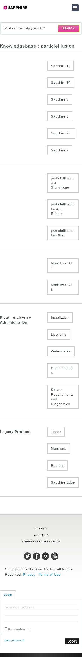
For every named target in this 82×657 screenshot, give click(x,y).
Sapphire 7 (59, 150)
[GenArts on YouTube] (55, 556)
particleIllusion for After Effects (63, 209)
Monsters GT (22, 263)
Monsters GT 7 (61, 265)
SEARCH (68, 28)
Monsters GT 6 (61, 287)
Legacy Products (16, 432)
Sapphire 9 (59, 99)
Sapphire (22, 66)
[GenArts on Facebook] (37, 556)
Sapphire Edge (63, 482)
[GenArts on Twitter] (28, 556)
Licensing (58, 334)
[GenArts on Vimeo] (46, 556)
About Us (41, 535)
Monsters (58, 448)
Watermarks (61, 351)
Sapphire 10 (60, 82)
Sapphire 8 (59, 116)
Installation (60, 317)
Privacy (29, 574)
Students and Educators (41, 541)
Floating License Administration (15, 320)
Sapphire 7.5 (61, 133)
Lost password (15, 640)
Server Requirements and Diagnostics (62, 396)
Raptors (57, 465)
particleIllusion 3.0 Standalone (63, 182)
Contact (41, 528)
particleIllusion (22, 178)
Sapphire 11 (60, 66)
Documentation (62, 370)
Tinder (56, 432)
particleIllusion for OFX (63, 233)
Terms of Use (50, 574)
